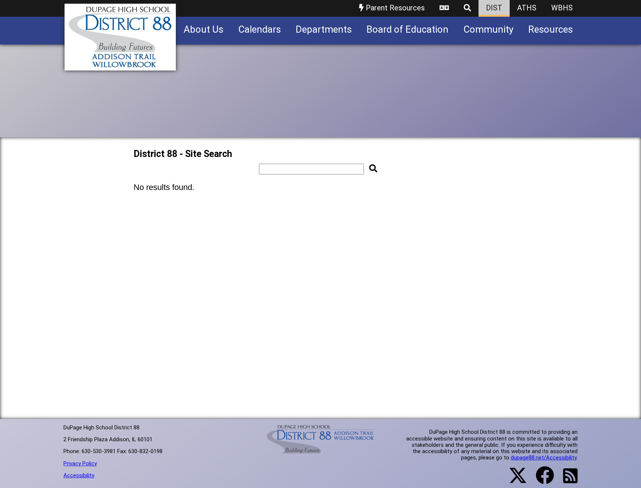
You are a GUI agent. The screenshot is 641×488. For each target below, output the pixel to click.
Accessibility (78, 475)
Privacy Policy (80, 463)
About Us (203, 29)
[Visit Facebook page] (540, 479)
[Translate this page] (444, 8)
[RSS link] (567, 480)
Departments (324, 29)
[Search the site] (467, 8)
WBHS (562, 7)
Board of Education (407, 29)
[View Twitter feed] (513, 479)
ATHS (526, 7)
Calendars (259, 29)
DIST (494, 7)
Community (488, 29)
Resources (550, 29)
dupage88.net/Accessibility (543, 457)
